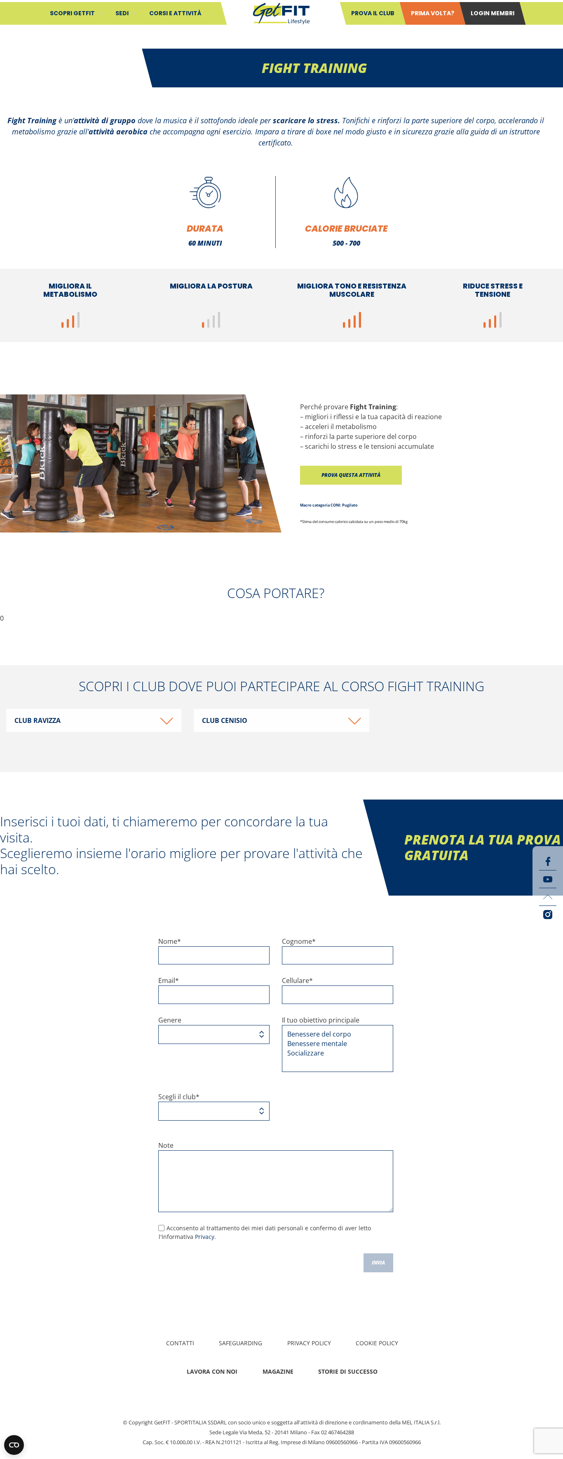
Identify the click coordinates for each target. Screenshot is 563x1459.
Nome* (169, 941)
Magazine (278, 1371)
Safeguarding (240, 1343)
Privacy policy (309, 1343)
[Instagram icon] (547, 914)
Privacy (204, 1237)
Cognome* (299, 941)
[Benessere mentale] (334, 1044)
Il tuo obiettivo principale (320, 1020)
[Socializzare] (334, 1053)
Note (166, 1145)
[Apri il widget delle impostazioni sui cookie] (14, 1445)
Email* (168, 980)
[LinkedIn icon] (547, 896)
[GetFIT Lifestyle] (281, 12)
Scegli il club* (178, 1096)
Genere (169, 1020)
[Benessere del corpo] (334, 1034)
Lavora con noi (212, 1371)
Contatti (180, 1343)
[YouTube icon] (547, 879)
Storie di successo (348, 1371)
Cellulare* (297, 980)
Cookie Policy (377, 1343)
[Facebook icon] (547, 861)
